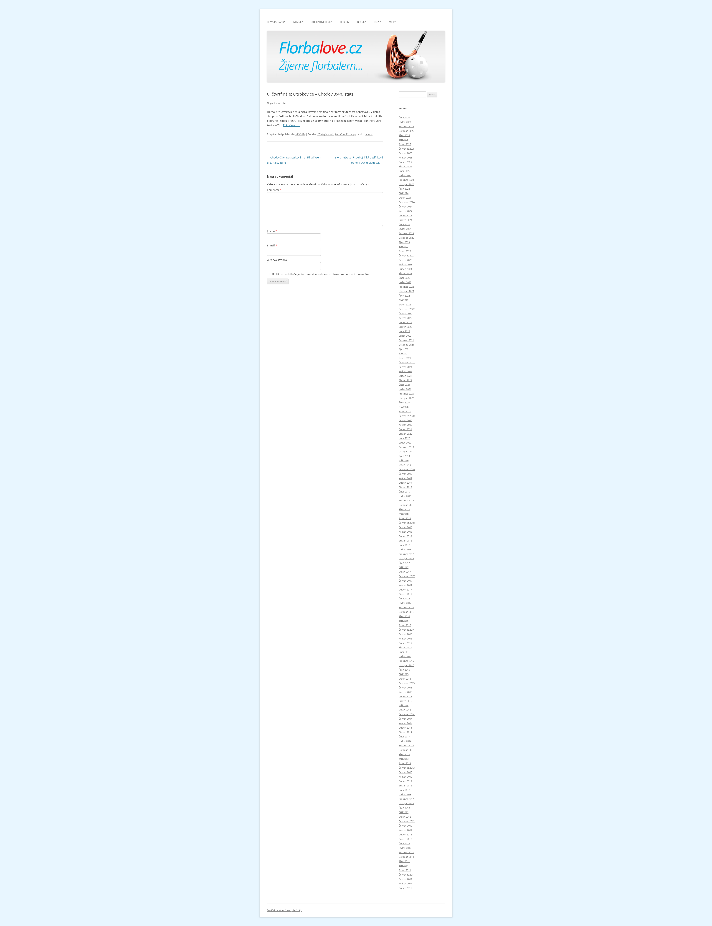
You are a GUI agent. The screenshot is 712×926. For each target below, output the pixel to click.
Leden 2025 (405, 175)
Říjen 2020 (404, 402)
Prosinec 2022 (406, 286)
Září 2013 (403, 758)
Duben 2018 (405, 536)
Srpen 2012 (405, 816)
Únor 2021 (404, 384)
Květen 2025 (405, 157)
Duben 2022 (405, 322)
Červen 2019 (405, 473)
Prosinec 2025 (406, 126)
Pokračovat (291, 125)
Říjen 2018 (404, 509)
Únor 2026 (404, 117)
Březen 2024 (405, 220)
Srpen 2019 (405, 465)
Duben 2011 (405, 888)
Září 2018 (403, 514)
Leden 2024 (405, 228)
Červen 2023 (405, 260)
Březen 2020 (405, 433)
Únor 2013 (404, 790)
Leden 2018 (405, 549)
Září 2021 (403, 353)
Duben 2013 (405, 781)
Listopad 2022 (406, 291)
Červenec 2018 (407, 522)
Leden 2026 (405, 122)
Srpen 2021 (405, 358)
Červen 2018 (405, 527)
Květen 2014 (405, 723)
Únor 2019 (404, 491)
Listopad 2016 (406, 611)
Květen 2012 (405, 830)
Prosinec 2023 (406, 233)
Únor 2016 (404, 652)
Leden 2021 (405, 389)
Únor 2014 (404, 736)
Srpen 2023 (405, 251)
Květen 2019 (405, 478)
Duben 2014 (405, 727)
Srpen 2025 (405, 144)
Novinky (298, 22)
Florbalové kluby (321, 22)
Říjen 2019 (404, 456)
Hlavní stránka (276, 22)
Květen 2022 (405, 318)
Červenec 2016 (407, 629)
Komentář (274, 190)
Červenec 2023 (407, 255)
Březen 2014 (405, 732)
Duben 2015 (405, 696)
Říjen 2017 (404, 563)
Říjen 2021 (404, 349)
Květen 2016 (405, 638)
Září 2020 (403, 407)
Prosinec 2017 (406, 554)
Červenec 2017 (407, 576)
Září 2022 (403, 300)
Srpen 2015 (405, 678)
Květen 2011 (405, 883)
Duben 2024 (405, 215)
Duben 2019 (405, 482)
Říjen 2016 (404, 616)
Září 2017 (403, 567)
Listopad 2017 (406, 558)
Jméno (272, 231)
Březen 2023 (405, 273)
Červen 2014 (405, 718)
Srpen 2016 (405, 625)
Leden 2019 (405, 496)
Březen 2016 (405, 647)
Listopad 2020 (406, 398)
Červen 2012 (405, 825)
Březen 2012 (405, 839)
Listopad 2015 (406, 665)
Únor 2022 (404, 331)
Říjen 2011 (404, 861)
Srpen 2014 (405, 709)
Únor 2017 (404, 598)
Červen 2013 (405, 772)
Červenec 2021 (407, 362)
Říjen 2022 (404, 295)
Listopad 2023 (406, 237)
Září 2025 (403, 139)
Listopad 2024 (406, 184)
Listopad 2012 (406, 803)
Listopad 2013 (406, 750)
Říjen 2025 (404, 135)
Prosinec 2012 (406, 799)
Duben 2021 (405, 375)
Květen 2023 (405, 264)
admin (369, 134)
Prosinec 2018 (406, 500)
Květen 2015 (405, 692)
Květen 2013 (405, 776)
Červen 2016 (405, 634)
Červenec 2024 (407, 202)
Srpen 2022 (405, 304)
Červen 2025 (405, 153)
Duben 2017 (405, 589)
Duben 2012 (405, 834)
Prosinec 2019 (406, 447)
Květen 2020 (405, 424)
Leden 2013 (405, 794)
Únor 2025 (404, 171)
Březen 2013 (405, 785)
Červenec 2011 (407, 874)
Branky (361, 22)
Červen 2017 (405, 580)
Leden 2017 (405, 603)
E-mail (272, 245)
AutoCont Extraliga (345, 134)
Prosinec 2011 (406, 852)
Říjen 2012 (404, 807)
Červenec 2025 (407, 148)
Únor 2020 (404, 438)
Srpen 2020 (405, 411)
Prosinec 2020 (406, 393)
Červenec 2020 (407, 416)
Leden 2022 (405, 335)
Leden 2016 (405, 656)
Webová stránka (277, 260)
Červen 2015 (405, 687)
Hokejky (344, 22)
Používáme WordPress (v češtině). (284, 910)
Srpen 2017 (405, 571)
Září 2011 (403, 865)
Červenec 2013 (407, 767)
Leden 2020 (405, 442)
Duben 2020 (405, 429)
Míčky (392, 22)
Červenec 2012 (407, 821)
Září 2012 (403, 812)
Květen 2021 (405, 371)
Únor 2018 (404, 545)
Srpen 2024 (405, 197)
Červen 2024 (405, 206)
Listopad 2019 (406, 451)
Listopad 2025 (406, 130)
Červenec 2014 (407, 714)
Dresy (377, 22)
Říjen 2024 (404, 188)
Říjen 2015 (404, 669)
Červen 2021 (405, 367)
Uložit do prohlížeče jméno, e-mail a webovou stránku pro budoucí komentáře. (321, 274)
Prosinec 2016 (406, 607)
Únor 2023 (404, 277)
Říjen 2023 (404, 242)
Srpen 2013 (405, 763)
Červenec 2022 (407, 309)
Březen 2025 (405, 166)
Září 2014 (403, 705)
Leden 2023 (405, 282)
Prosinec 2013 (406, 745)
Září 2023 (403, 246)
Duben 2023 (405, 269)
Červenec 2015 (407, 683)
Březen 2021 (405, 380)
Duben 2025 (405, 162)
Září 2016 (403, 620)
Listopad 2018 (406, 505)
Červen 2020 (405, 420)
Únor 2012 (404, 843)
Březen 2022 (405, 326)
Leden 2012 (405, 848)
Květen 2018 (405, 531)
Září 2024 (403, 193)
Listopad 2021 (406, 344)
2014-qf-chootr (325, 134)
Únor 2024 (404, 224)
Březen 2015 (405, 701)
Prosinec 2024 (406, 179)
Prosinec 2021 (406, 340)
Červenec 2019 (407, 469)
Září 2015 (403, 674)
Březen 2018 (405, 540)
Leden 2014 (405, 741)
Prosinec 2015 (406, 660)
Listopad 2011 (406, 856)
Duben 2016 (405, 643)
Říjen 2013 (404, 754)
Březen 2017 (405, 594)
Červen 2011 (405, 879)
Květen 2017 (405, 585)
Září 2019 (403, 460)
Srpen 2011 (405, 870)
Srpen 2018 (405, 518)
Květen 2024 (405, 211)
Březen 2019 (405, 487)
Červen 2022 (405, 313)
